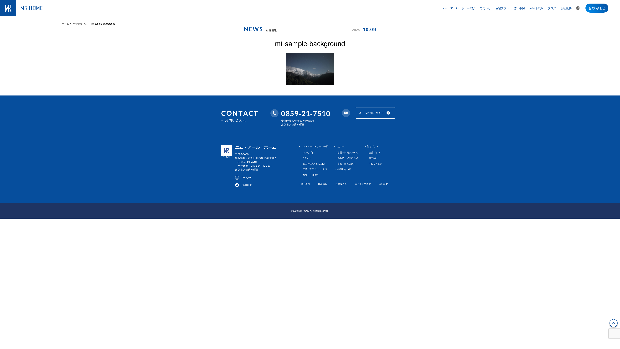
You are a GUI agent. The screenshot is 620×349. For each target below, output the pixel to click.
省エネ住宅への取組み (314, 163)
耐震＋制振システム (347, 152)
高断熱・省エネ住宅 (347, 157)
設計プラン (374, 152)
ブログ (552, 8)
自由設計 (373, 157)
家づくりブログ (363, 183)
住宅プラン (502, 8)
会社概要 (566, 8)
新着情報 (322, 183)
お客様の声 (536, 8)
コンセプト (308, 152)
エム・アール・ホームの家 (458, 8)
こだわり (485, 8)
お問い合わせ (597, 8)
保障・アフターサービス (315, 169)
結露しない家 (344, 169)
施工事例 (519, 8)
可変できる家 (375, 163)
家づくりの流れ (310, 174)
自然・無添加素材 (346, 163)
